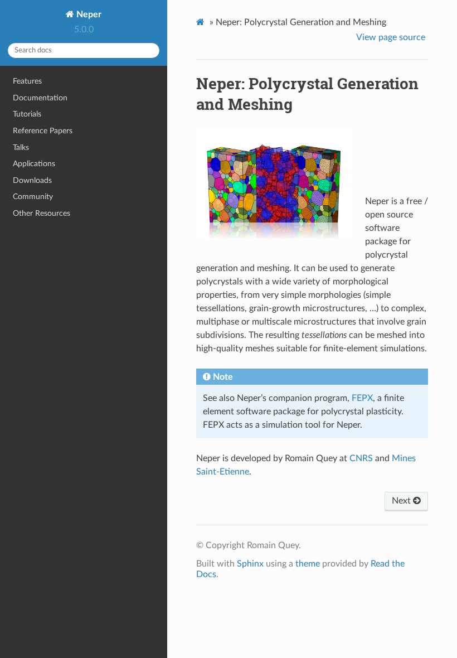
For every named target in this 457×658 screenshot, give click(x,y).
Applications (34, 163)
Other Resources (41, 213)
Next (402, 500)
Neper (87, 14)
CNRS (361, 458)
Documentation (40, 98)
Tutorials (27, 114)
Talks (21, 147)
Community (33, 196)
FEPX (362, 398)
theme (307, 563)
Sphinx (250, 563)
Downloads (32, 180)
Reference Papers (42, 131)
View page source (390, 37)
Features (27, 81)
